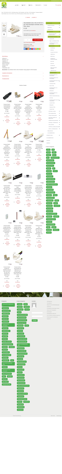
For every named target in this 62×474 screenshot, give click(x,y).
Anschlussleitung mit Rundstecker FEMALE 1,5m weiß (39, 147)
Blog (31, 5)
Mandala (55, 195)
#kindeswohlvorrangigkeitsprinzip (8, 305)
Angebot (54, 152)
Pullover (56, 200)
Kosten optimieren (6, 352)
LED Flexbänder (32, 12)
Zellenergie (49, 232)
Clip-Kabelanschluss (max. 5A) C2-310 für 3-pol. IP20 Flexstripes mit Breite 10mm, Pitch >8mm (28, 149)
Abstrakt (48, 152)
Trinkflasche (56, 216)
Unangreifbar (49, 221)
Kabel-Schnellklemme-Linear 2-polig (39, 107)
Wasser (4, 376)
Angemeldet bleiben (36, 318)
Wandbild (53, 227)
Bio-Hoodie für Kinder (22, 320)
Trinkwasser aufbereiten (51, 219)
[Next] (20, 29)
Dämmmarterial (5, 316)
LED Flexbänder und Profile (23, 12)
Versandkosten (33, 30)
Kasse (45, 5)
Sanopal (55, 203)
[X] (26, 49)
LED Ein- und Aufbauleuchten (52, 184)
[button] (29, 42)
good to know (5, 333)
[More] (40, 49)
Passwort (33, 314)
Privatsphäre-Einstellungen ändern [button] (53, 308)
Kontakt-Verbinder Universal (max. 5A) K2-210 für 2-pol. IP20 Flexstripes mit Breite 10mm (39, 190)
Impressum (49, 306)
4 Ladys (48, 149)
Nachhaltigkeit (5, 357)
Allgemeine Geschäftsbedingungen (53, 304)
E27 (53, 168)
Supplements (49, 216)
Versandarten (49, 303)
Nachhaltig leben (5, 360)
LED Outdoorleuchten (50, 192)
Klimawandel (5, 349)
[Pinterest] (32, 49)
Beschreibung (5, 56)
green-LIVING (5, 336)
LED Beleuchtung (15, 12)
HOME (17, 5)
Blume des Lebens (50, 165)
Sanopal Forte (57, 205)
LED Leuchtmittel (50, 189)
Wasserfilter (49, 229)
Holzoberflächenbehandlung (7, 344)
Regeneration (49, 203)
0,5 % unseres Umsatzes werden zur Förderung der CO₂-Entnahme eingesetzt (53, 317)
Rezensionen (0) (5, 75)
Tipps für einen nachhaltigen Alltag (7, 364)
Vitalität (48, 227)
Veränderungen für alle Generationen (6, 370)
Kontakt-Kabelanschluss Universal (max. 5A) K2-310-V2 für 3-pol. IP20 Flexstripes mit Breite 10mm (7, 149)
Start (2, 12)
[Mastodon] (34, 49)
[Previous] (9, 29)
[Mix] (36, 49)
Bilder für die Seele (50, 160)
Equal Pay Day (5, 328)
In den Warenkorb (37, 39)
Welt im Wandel (5, 381)
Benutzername (34, 311)
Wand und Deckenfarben (7, 373)
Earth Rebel (20, 328)
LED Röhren (49, 195)
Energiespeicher (5, 321)
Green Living (49, 173)
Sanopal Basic (49, 205)
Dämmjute (48, 168)
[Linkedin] (30, 49)
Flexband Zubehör (39, 12)
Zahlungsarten (49, 301)
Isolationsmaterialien (50, 181)
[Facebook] (24, 49)
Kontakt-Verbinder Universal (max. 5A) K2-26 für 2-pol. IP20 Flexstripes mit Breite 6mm (7, 230)
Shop (24, 5)
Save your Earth (49, 208)
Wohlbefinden (56, 229)
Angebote (20, 309)
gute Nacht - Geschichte (7, 341)
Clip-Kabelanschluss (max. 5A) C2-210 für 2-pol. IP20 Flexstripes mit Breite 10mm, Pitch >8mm (39, 231)
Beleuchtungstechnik (55, 157)
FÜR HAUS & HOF (7, 12)
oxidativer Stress (50, 200)
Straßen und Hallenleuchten (51, 213)
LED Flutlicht (21, 348)
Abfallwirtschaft (5, 308)
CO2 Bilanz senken (6, 313)
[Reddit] (28, 49)
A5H (53, 149)
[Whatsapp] (38, 49)
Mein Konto (38, 5)
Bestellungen (59, 415)
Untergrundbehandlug (50, 224)
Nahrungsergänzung (50, 197)
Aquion (27, 309)
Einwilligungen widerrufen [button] (51, 313)
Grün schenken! (49, 176)
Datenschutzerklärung (17, 415)
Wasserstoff (5, 379)
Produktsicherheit (5, 78)
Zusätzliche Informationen (7, 73)
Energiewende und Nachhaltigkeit (6, 325)
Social (12, 360)
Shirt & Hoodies (49, 211)
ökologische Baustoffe (6, 384)
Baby (48, 157)
